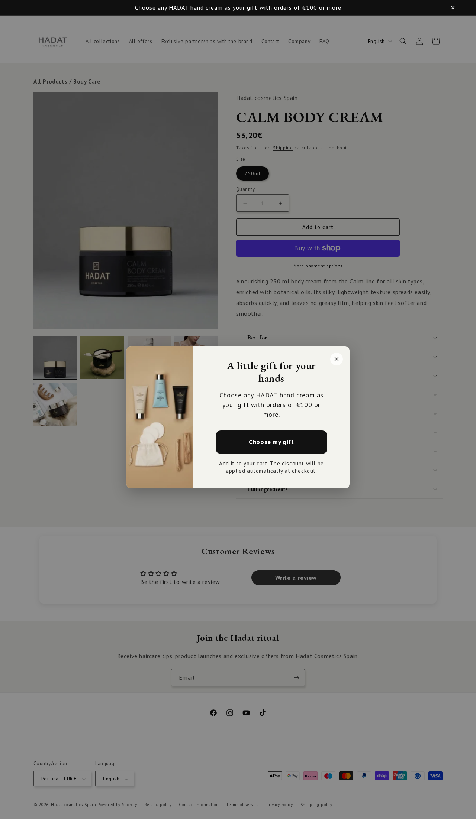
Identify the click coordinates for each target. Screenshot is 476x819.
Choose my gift (271, 442)
